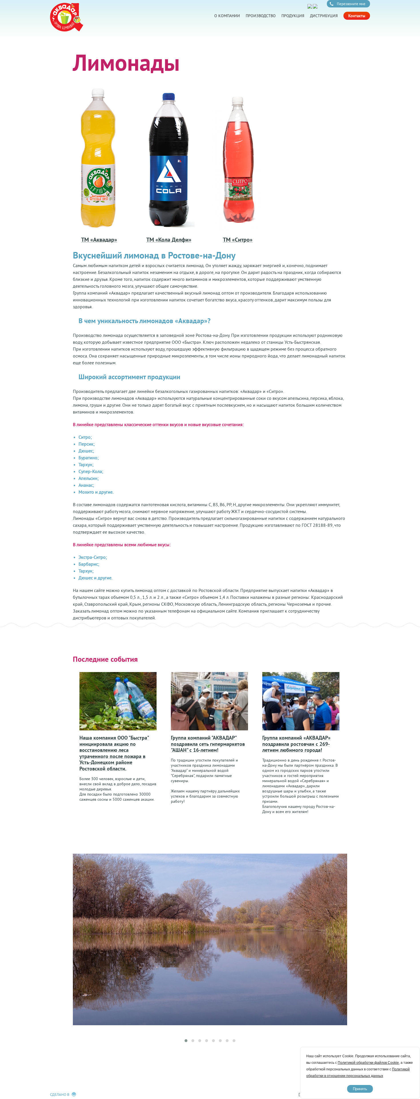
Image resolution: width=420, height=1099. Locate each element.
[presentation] (208, 1033)
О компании (227, 15)
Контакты (356, 15)
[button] (186, 1041)
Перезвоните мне (351, 3)
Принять (360, 1089)
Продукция (292, 15)
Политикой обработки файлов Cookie (368, 1063)
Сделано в (59, 1094)
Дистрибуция (324, 15)
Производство (261, 15)
